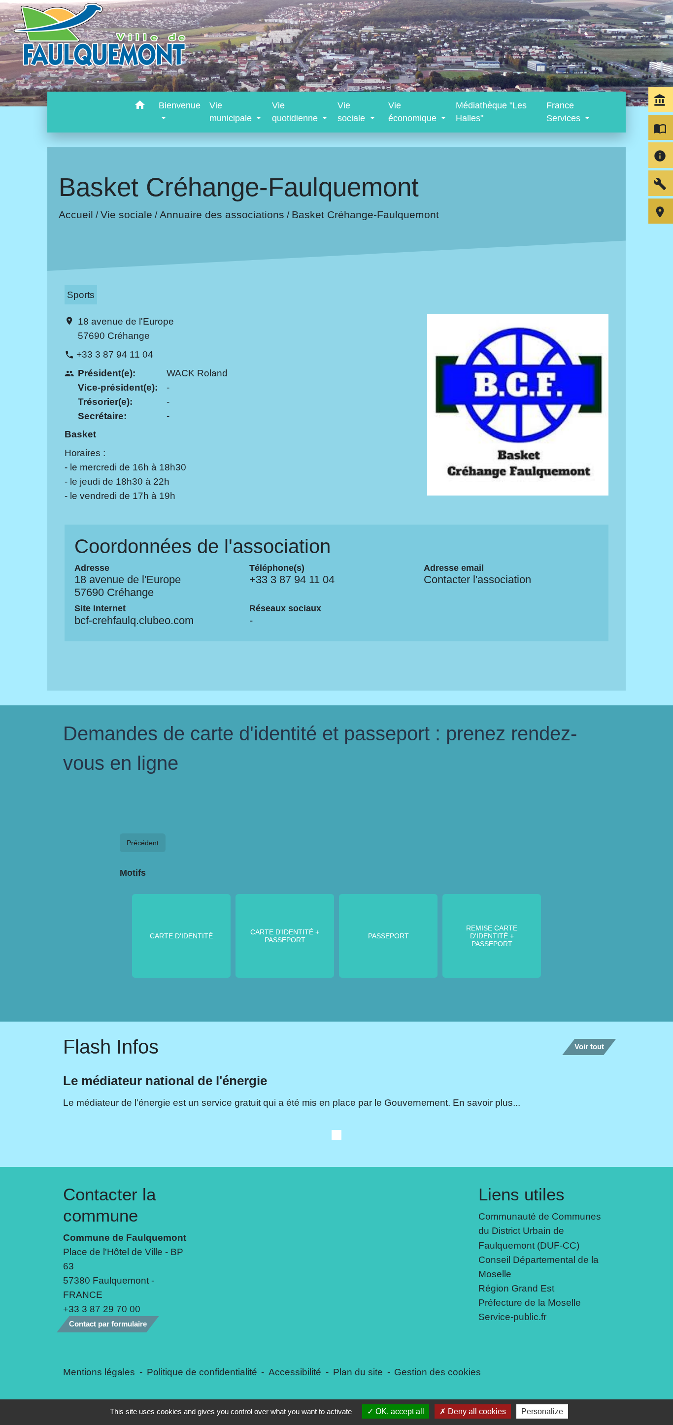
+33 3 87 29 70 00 (101, 1308)
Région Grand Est (516, 1288)
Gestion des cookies (437, 1371)
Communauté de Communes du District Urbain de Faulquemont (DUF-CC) (539, 1230)
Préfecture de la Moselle (529, 1302)
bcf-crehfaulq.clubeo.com (134, 620)
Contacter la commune (109, 1205)
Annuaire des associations (221, 214)
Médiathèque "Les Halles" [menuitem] (491, 111)
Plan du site (358, 1371)
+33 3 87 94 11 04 (114, 354)
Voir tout (589, 1046)
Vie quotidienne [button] (296, 111)
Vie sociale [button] (352, 111)
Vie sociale (126, 214)
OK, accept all (398, 1411)
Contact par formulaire (108, 1324)
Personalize (542, 1411)
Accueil (75, 214)
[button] (139, 107)
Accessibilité (295, 1371)
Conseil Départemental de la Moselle (538, 1266)
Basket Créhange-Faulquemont (364, 214)
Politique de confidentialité (202, 1371)
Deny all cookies (476, 1411)
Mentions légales (99, 1371)
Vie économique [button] (413, 111)
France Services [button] (564, 111)
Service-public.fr (512, 1316)
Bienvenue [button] (180, 105)
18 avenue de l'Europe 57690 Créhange (126, 328)
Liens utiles (521, 1194)
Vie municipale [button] (231, 111)
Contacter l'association (477, 579)
